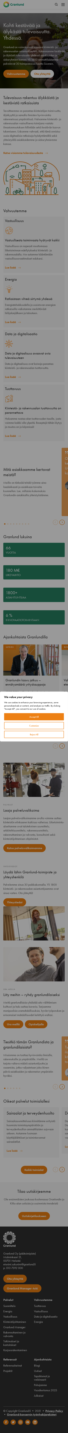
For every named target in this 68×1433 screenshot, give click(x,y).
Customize (34, 725)
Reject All (34, 734)
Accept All (34, 716)
